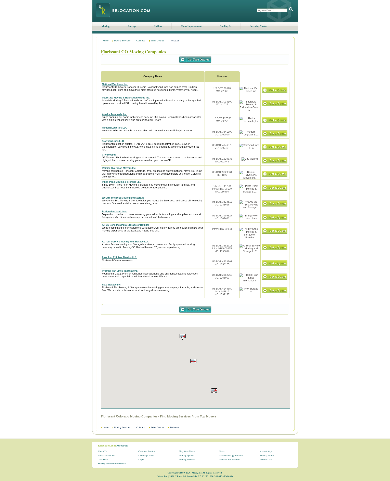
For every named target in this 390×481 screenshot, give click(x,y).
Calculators (103, 459)
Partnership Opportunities (231, 455)
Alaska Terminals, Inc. (114, 114)
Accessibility (266, 451)
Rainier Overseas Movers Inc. (119, 168)
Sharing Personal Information (112, 463)
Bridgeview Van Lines (114, 211)
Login (141, 459)
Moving (105, 26)
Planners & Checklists (229, 459)
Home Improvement (191, 26)
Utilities (158, 26)
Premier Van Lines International (120, 270)
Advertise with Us (106, 455)
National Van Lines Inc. (115, 84)
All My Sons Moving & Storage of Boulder (125, 225)
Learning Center (258, 26)
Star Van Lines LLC (113, 141)
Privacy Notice (267, 455)
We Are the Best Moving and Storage (123, 197)
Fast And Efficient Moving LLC (119, 257)
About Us (102, 451)
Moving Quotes (186, 455)
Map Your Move (187, 451)
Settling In (225, 26)
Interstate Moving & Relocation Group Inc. (126, 97)
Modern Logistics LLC (114, 127)
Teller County (157, 40)
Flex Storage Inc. (111, 284)
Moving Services (122, 40)
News (221, 451)
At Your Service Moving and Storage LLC (125, 241)
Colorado (140, 40)
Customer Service (146, 451)
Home (105, 40)
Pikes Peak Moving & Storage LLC (121, 182)
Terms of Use (266, 459)
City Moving (109, 154)
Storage (132, 26)
